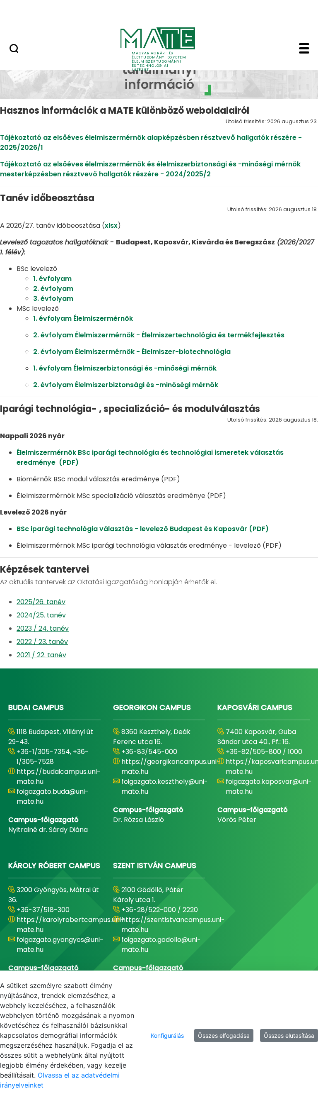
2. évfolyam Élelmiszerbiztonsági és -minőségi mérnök (125, 385)
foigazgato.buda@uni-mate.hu (53, 796)
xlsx (111, 225)
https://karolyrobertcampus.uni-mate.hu (71, 924)
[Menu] (304, 49)
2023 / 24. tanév (43, 628)
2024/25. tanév (41, 615)
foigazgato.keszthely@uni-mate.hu (164, 786)
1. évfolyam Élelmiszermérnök (83, 318)
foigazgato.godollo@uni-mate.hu (161, 944)
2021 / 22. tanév (41, 655)
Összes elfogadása (224, 1035)
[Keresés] (14, 49)
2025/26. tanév (41, 602)
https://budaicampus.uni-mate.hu (59, 776)
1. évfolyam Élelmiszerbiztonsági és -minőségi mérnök (125, 368)
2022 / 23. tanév (42, 641)
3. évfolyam (54, 298)
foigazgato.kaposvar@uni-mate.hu (269, 786)
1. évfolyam (53, 278)
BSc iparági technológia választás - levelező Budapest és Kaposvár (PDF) (143, 529)
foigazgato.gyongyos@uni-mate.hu (60, 944)
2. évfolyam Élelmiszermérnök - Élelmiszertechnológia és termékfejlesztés (158, 335)
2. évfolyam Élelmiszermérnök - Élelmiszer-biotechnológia (132, 351)
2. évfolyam (54, 288)
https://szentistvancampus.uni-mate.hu (173, 924)
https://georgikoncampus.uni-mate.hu (170, 766)
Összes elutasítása (289, 1035)
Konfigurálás (167, 1035)
